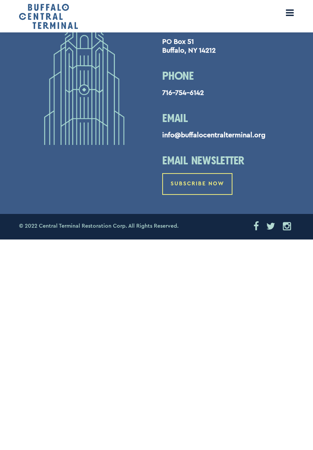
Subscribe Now (197, 183)
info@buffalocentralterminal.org (213, 135)
